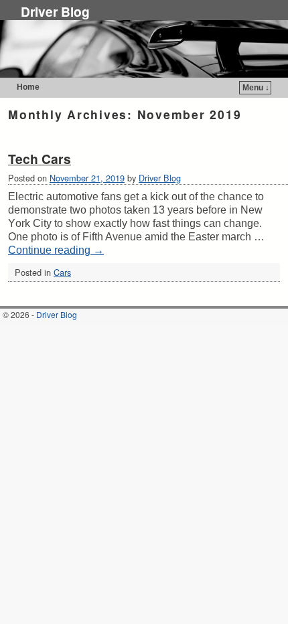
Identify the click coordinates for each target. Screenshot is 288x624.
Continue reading (56, 250)
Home (28, 87)
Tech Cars (39, 158)
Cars (62, 272)
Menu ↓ (255, 87)
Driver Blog (55, 11)
